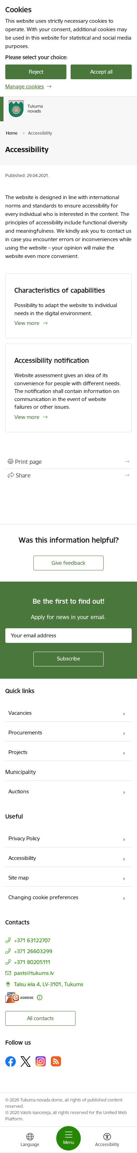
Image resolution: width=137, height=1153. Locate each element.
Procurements (25, 732)
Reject (36, 71)
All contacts (40, 1018)
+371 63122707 (32, 940)
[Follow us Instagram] (40, 1061)
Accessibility (22, 858)
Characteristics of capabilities (59, 290)
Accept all (101, 71)
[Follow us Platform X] (25, 1061)
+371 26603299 (33, 951)
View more (26, 323)
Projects (17, 752)
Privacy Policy (24, 838)
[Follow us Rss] (56, 1061)
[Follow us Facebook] (10, 1061)
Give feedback (68, 562)
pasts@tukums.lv (34, 973)
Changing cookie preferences (43, 897)
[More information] (39, 997)
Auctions (18, 791)
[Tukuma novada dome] (72, 117)
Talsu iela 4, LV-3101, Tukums (48, 984)
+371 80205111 (32, 962)
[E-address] (19, 997)
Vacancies (20, 713)
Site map (18, 877)
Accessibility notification (51, 360)
